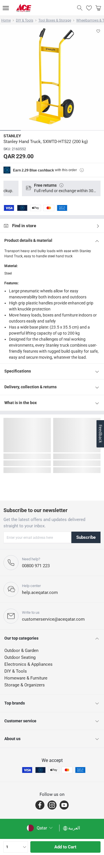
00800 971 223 (36, 565)
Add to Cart (65, 847)
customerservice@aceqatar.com (53, 619)
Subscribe (86, 537)
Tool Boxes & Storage (54, 20)
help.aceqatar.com (40, 592)
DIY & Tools (24, 20)
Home (6, 20)
